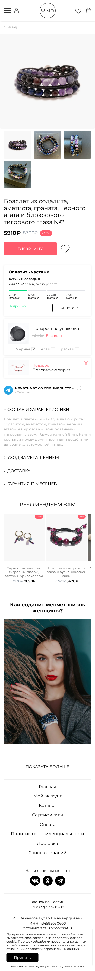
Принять (22, 957)
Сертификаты (47, 814)
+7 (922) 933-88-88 (47, 907)
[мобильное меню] (7, 10)
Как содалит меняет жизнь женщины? (47, 608)
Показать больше (47, 766)
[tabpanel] (24, 548)
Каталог (47, 805)
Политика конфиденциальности (47, 833)
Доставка (47, 843)
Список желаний (47, 852)
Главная (47, 786)
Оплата (48, 824)
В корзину (30, 249)
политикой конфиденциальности (36, 966)
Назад (12, 27)
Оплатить (70, 308)
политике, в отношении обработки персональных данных (46, 947)
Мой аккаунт (47, 795)
